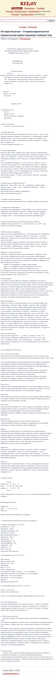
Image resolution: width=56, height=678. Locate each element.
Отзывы (23, 27)
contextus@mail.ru (11, 674)
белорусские (20, 11)
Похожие (32, 27)
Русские (9, 11)
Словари (41, 8)
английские (34, 11)
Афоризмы (29, 8)
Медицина (25, 39)
